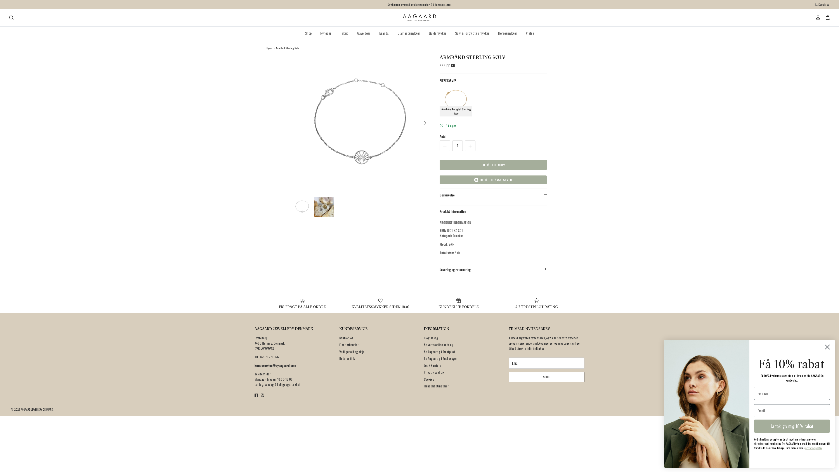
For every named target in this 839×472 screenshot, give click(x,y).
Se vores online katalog (438, 344)
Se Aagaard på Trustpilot (439, 351)
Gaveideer (364, 33)
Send (546, 377)
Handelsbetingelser (436, 386)
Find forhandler (349, 344)
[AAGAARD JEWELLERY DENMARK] (420, 18)
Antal (443, 136)
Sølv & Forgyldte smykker (472, 33)
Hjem (269, 48)
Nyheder (325, 33)
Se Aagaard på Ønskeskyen (440, 358)
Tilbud (344, 33)
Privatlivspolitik (434, 372)
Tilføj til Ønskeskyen (495, 179)
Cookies (429, 379)
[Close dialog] (827, 347)
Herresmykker (507, 33)
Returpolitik (347, 358)
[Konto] (817, 17)
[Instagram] (262, 395)
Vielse (530, 33)
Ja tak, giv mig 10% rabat (792, 426)
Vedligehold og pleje (351, 351)
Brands (384, 33)
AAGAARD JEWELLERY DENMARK (37, 409)
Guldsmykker (437, 33)
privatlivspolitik (813, 448)
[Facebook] (256, 395)
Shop (308, 33)
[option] (361, 123)
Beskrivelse (447, 195)
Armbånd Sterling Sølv (287, 48)
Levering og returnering (455, 269)
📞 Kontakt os (822, 4)
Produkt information (453, 211)
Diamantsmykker (408, 33)
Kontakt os (346, 337)
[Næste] (425, 123)
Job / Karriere (432, 365)
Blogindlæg (431, 337)
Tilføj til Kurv (493, 164)
